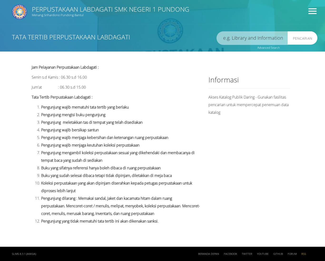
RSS (303, 254)
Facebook (230, 254)
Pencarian (302, 38)
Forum (292, 254)
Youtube (263, 254)
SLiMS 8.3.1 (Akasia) (24, 254)
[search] (252, 38)
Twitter (247, 254)
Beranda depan (208, 254)
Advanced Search (268, 48)
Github (278, 254)
